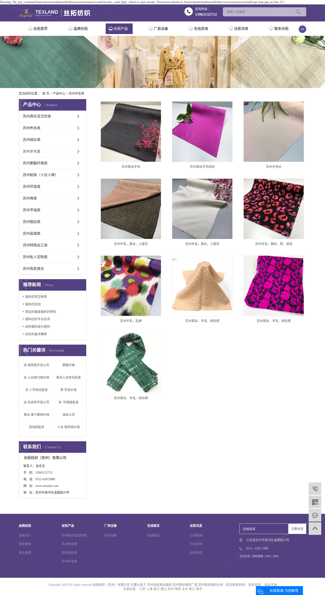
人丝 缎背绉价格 (68, 427)
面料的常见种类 (36, 296)
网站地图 (257, 556)
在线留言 (153, 535)
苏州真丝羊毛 (131, 166)
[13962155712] (315, 488)
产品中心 (59, 93)
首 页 (45, 93)
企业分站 (244, 556)
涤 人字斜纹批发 (36, 390)
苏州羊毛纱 (273, 166)
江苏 (142, 589)
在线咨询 (201, 29)
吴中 (199, 589)
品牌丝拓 (81, 29)
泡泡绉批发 (36, 427)
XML (276, 556)
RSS (268, 556)
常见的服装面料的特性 (40, 311)
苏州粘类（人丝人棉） (40, 175)
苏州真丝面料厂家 (185, 584)
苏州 (171, 589)
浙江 (156, 589)
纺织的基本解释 (36, 334)
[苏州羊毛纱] (273, 131)
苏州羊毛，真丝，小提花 (131, 244)
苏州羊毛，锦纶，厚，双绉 (273, 244)
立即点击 (297, 528)
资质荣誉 (25, 544)
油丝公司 (68, 414)
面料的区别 (33, 304)
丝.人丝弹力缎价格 (36, 377)
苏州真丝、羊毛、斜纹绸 (202, 320)
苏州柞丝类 (31, 128)
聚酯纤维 (68, 365)
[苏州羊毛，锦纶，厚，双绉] (273, 208)
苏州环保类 (31, 186)
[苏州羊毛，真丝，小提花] (131, 208)
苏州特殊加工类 (35, 245)
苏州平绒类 (31, 210)
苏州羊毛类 (76, 93)
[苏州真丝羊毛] (131, 131)
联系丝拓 (281, 29)
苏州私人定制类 (35, 257)
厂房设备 (161, 29)
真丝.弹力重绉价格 (36, 414)
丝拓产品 (121, 29)
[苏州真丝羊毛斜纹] (202, 131)
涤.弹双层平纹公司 (36, 365)
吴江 (192, 589)
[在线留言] (315, 515)
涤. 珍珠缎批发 (68, 402)
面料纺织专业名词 (37, 319)
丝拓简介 (25, 535)
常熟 (178, 589)
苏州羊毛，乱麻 (131, 320)
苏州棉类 (30, 198)
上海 (149, 589)
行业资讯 (196, 544)
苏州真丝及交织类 (37, 116)
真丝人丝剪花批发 (68, 377)
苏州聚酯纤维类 (35, 163)
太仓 (185, 589)
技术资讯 (196, 552)
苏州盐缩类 (31, 233)
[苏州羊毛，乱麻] (131, 285)
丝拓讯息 (241, 29)
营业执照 (25, 552)
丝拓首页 (40, 29)
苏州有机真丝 (33, 269)
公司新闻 (196, 535)
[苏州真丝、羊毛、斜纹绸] (202, 285)
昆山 (164, 589)
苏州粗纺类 (31, 222)
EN (302, 29)
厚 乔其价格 (68, 390)
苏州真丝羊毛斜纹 (202, 166)
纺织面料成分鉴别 (37, 326)
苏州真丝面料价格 (210, 584)
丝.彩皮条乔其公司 (36, 402)
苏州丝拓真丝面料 (159, 584)
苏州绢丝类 (31, 140)
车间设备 (110, 535)
